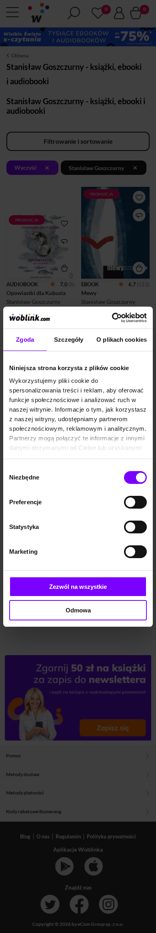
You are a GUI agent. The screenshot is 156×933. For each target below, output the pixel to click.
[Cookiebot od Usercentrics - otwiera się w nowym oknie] (112, 318)
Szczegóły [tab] (68, 339)
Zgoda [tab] (25, 339)
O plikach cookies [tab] (121, 339)
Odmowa (78, 610)
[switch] (135, 502)
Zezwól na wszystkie (78, 586)
